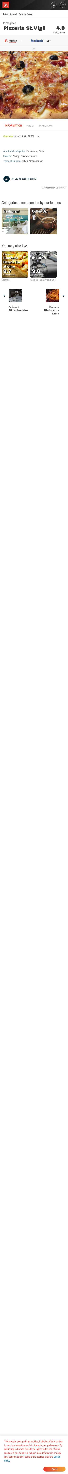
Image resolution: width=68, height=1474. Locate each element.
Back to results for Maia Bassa (18, 14)
